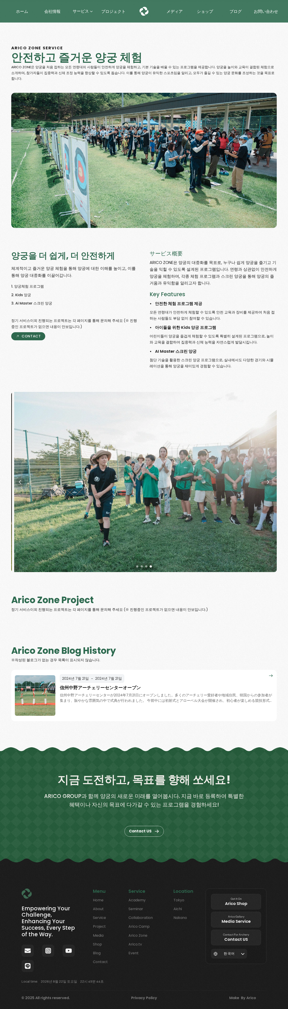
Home (98, 900)
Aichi (177, 908)
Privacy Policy (144, 997)
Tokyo (178, 900)
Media (98, 935)
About (98, 908)
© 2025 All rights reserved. (45, 997)
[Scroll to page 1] (137, 566)
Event (133, 953)
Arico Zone (137, 935)
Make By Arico (242, 997)
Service (99, 917)
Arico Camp (139, 926)
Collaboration (140, 917)
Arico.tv (135, 944)
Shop (97, 944)
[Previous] (20, 481)
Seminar (135, 908)
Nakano (180, 917)
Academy (137, 900)
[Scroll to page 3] (146, 566)
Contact (100, 961)
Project (99, 926)
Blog (97, 953)
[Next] (267, 481)
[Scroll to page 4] (151, 566)
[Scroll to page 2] (142, 566)
